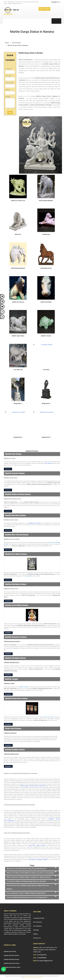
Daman (43, 845)
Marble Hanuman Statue (11, 963)
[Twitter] (54, 2)
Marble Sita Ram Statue (11, 955)
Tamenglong (39, 859)
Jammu (38, 845)
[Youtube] (56, 2)
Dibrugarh (32, 859)
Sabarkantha (42, 786)
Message (7, 96)
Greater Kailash (33, 786)
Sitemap (36, 930)
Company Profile (38, 918)
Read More (8, 469)
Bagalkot (51, 819)
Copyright (7, 976)
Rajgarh (45, 859)
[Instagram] (57, 2)
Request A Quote (44, 8)
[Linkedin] (59, 2)
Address (7, 89)
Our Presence (16, 43)
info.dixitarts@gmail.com (45, 960)
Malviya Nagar (25, 786)
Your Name (8, 69)
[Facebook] (52, 2)
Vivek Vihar (32, 845)
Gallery (35, 934)
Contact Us (37, 938)
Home (7, 43)
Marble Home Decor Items (12, 967)
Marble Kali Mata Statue (11, 959)
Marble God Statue (10, 951)
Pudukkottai (10, 820)
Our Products (37, 922)
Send (10, 112)
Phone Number (9, 83)
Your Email (8, 76)
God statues (48, 463)
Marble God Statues (35, 523)
